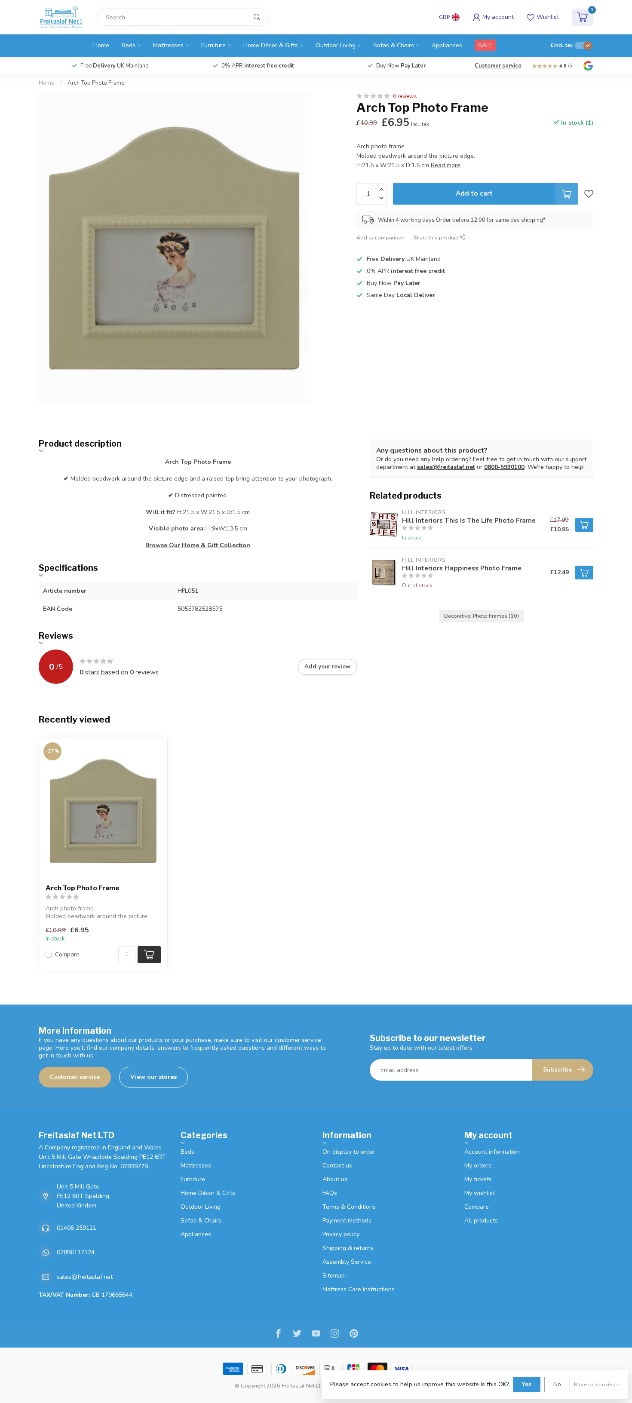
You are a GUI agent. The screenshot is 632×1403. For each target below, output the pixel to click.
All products (481, 1220)
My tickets (478, 1179)
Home (101, 45)
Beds (128, 45)
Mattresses (168, 45)
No (557, 1384)
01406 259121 (76, 1228)
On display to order (348, 1152)
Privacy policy (340, 1234)
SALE (485, 45)
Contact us (337, 1165)
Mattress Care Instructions (358, 1289)
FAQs (329, 1193)
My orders (477, 1165)
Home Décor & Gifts (270, 45)
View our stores (153, 1077)
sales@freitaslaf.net (446, 467)
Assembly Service (346, 1262)
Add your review (327, 667)
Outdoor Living (336, 45)
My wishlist (479, 1193)
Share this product (437, 237)
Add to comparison (380, 237)
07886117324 (76, 1252)
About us (334, 1179)
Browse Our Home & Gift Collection (197, 545)
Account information (492, 1152)
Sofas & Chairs (393, 45)
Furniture (213, 45)
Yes (526, 1384)
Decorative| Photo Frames (481, 615)
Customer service (498, 66)
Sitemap (333, 1275)
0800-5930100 (504, 467)
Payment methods (346, 1220)
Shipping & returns (348, 1248)
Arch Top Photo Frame (96, 83)
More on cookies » (596, 1384)
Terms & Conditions (349, 1207)
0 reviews (405, 96)
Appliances (447, 45)
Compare (67, 954)
